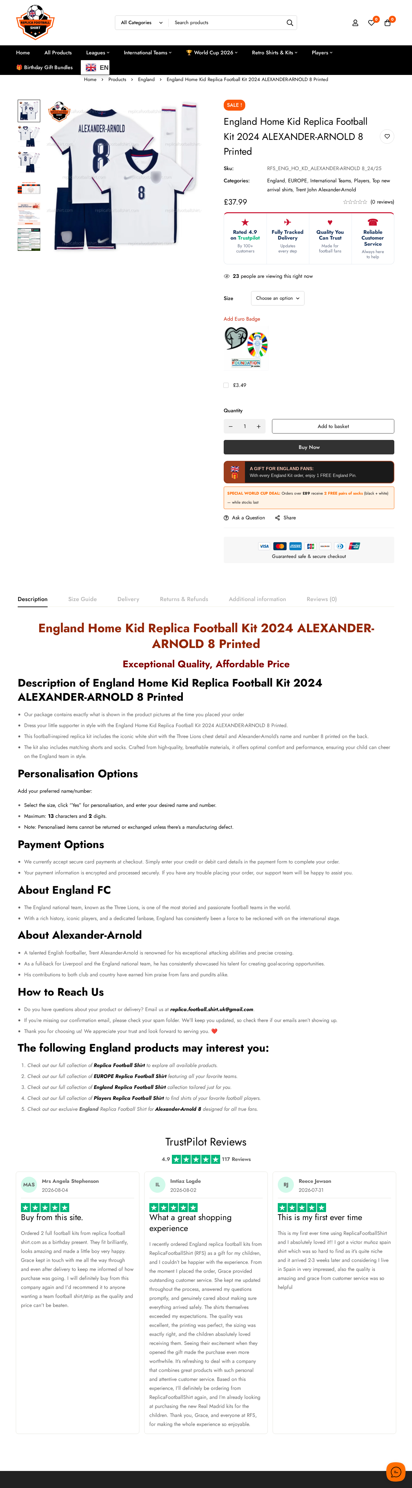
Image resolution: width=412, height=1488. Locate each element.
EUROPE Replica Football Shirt (130, 1076)
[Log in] (355, 22)
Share (290, 517)
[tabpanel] (206, 869)
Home (90, 79)
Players (361, 180)
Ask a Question (248, 517)
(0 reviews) (382, 201)
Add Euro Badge (242, 319)
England (146, 79)
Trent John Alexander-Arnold (326, 189)
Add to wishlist (387, 136)
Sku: (229, 168)
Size (228, 298)
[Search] (290, 22)
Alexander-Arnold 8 (178, 1109)
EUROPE (297, 180)
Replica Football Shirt (119, 1065)
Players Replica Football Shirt (129, 1098)
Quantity (233, 410)
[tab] (33, 599)
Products (117, 79)
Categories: (237, 180)
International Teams (330, 180)
